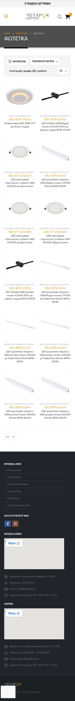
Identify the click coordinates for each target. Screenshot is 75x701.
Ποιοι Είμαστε (14, 477)
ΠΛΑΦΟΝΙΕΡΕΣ (25, 116)
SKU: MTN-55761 (55, 294)
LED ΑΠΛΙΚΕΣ (45, 116)
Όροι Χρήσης (14, 491)
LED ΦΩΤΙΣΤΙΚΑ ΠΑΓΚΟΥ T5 (61, 172)
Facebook (8, 524)
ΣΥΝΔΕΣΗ (31, 3)
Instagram (15, 524)
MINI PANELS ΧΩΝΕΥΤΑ (25, 172)
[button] (7, 16)
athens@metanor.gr (28, 658)
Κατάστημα (13, 498)
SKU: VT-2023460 (55, 237)
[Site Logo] (37, 16)
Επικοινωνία (14, 470)
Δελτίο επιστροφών (17, 484)
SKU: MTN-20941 (55, 124)
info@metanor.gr (26, 588)
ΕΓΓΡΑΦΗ (45, 3)
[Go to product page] (19, 96)
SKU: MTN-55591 (55, 412)
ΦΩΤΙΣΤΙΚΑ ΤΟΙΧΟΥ (34, 285)
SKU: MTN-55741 (55, 354)
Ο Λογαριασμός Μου (18, 505)
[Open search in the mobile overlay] (60, 16)
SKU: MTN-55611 (55, 181)
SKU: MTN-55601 (19, 412)
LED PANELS (9, 172)
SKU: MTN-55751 (19, 354)
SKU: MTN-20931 (20, 293)
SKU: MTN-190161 (19, 123)
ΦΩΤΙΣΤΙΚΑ (13, 116)
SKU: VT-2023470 (19, 181)
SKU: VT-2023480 (19, 237)
